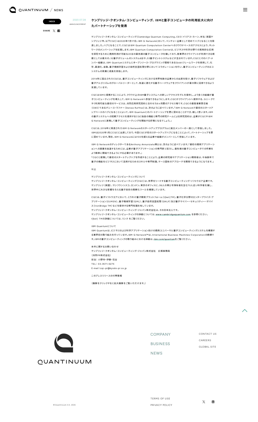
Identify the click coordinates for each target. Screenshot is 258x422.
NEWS (156, 353)
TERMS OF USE (160, 398)
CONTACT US (208, 333)
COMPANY (160, 334)
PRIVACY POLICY (161, 405)
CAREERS (205, 340)
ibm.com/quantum (164, 239)
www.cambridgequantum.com (173, 214)
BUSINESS (160, 343)
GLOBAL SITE (207, 346)
